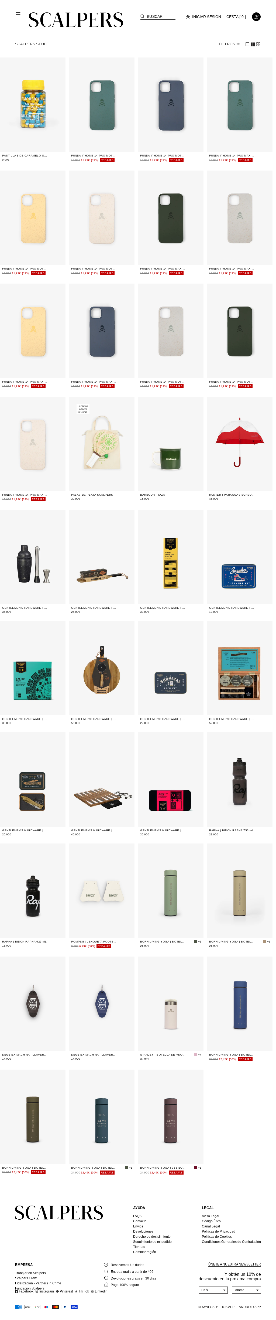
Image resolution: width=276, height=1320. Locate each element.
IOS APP (228, 1307)
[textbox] (213, 1290)
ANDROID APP (250, 1307)
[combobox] (213, 1290)
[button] (18, 15)
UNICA (34, 143)
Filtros (227, 44)
